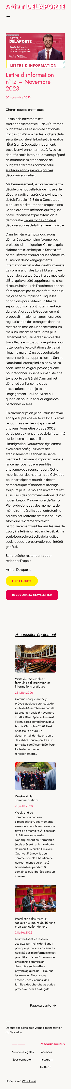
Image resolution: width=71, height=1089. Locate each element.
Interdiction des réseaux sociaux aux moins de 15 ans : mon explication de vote (35, 922)
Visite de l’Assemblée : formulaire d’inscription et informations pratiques (32, 683)
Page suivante (43, 1005)
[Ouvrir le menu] (8, 17)
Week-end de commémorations (26, 798)
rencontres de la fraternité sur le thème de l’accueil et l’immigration (35, 438)
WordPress (29, 1081)
